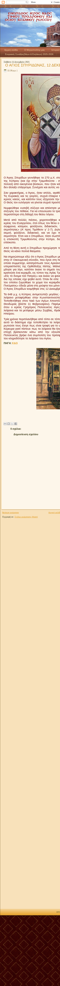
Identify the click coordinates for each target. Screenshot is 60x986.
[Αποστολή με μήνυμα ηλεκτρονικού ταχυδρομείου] (5, 423)
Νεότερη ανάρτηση (10, 512)
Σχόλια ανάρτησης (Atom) (26, 517)
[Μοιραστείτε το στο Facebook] (15, 423)
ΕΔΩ (15, 343)
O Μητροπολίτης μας (34, 50)
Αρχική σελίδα (11, 50)
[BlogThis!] (8, 423)
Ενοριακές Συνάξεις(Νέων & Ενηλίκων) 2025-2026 (29, 54)
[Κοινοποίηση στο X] (12, 423)
